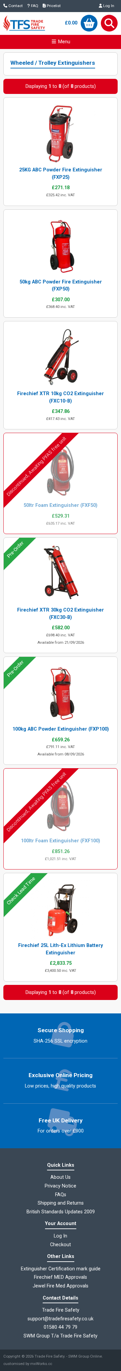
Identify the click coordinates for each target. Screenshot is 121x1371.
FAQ (34, 5)
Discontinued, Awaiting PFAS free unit (36, 467)
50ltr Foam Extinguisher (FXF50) (60, 505)
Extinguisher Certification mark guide (60, 1269)
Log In (108, 5)
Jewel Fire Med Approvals (60, 1286)
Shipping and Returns (61, 1203)
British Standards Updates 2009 (61, 1212)
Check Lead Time (21, 891)
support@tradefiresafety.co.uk (60, 1319)
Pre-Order (15, 549)
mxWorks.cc (41, 1363)
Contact (15, 5)
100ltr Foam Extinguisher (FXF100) (60, 841)
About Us (60, 1177)
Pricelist (53, 5)
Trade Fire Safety (49, 1356)
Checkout (60, 1245)
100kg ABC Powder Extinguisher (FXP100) (60, 729)
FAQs (60, 1195)
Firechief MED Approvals (60, 1277)
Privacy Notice (60, 1186)
